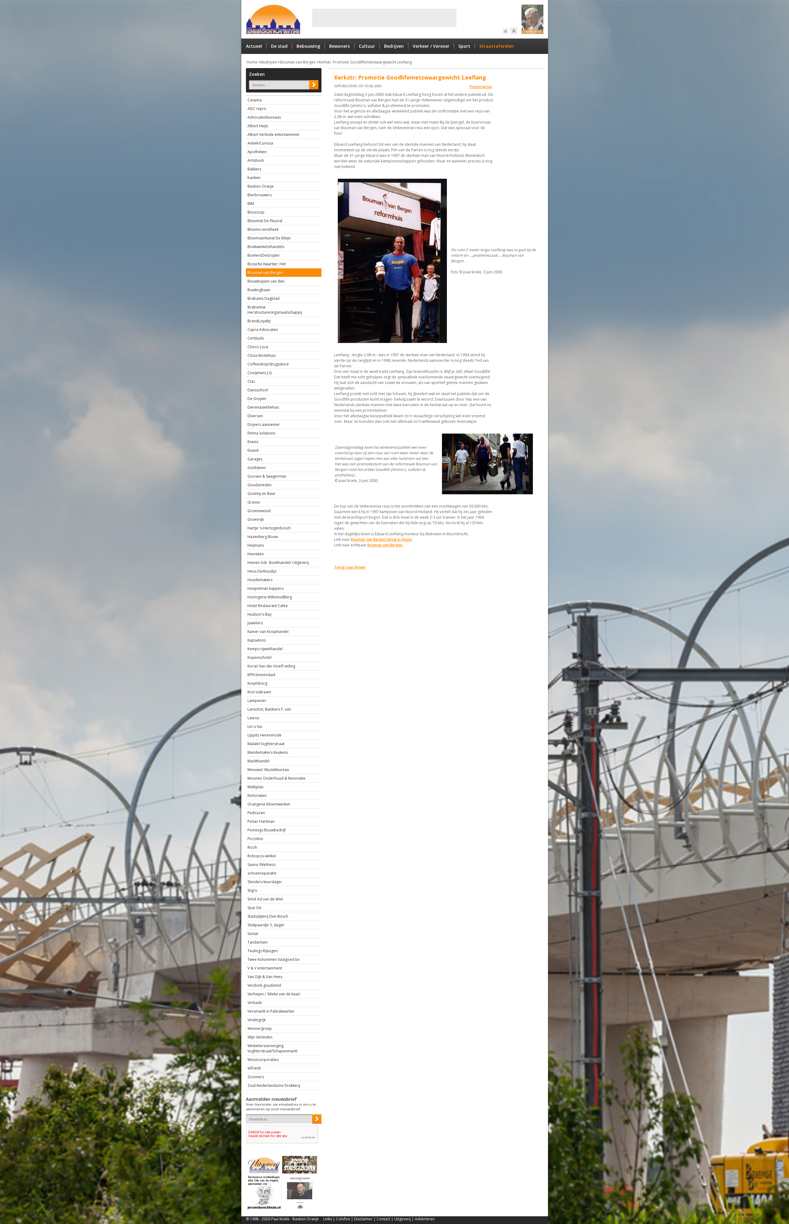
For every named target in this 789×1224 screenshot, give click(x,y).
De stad (279, 46)
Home (252, 62)
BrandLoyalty (259, 321)
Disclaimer (363, 1219)
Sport (464, 46)
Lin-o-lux (254, 726)
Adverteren (425, 1219)
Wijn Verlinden (259, 1037)
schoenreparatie (261, 873)
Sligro (252, 890)
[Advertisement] (384, 18)
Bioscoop (255, 212)
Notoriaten (257, 795)
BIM (250, 203)
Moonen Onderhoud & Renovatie (276, 778)
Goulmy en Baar (261, 493)
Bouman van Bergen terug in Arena (381, 539)
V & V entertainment (264, 968)
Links (327, 1219)
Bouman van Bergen (298, 62)
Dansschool (257, 390)
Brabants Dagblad (263, 298)
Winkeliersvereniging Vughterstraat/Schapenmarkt (272, 1048)
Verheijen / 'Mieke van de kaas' (273, 994)
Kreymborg (257, 683)
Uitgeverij (402, 1219)
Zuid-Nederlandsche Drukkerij (273, 1085)
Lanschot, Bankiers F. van (269, 709)
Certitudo (255, 338)
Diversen (255, 415)
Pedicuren (256, 812)
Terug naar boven (350, 567)
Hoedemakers (259, 579)
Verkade (254, 1002)
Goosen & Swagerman (266, 476)
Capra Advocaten (262, 329)
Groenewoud (259, 510)
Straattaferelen (496, 46)
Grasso (253, 502)
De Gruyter (257, 398)
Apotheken (257, 151)
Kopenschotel (259, 657)
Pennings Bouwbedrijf (266, 830)
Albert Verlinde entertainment (273, 134)
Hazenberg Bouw (262, 536)
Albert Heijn (257, 126)
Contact (383, 1219)
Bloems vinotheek (263, 229)
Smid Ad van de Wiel (265, 899)
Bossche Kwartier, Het (266, 264)
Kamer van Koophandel (267, 631)
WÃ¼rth (254, 1068)
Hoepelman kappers (265, 588)
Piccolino (255, 838)
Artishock (255, 160)
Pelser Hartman (261, 821)
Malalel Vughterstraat (265, 743)
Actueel (254, 46)
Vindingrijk (256, 1019)
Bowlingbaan (258, 289)
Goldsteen (256, 467)
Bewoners (339, 46)
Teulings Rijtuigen (262, 950)
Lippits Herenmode (264, 735)
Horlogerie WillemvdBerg (269, 597)
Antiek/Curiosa (260, 143)
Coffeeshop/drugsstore (268, 364)
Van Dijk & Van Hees (264, 976)
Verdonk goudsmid (264, 985)
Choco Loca (257, 346)
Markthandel (258, 761)
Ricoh (252, 847)
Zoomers (255, 1076)
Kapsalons (256, 640)
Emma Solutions (261, 433)
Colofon (343, 1219)
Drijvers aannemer (263, 424)
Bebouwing (308, 46)
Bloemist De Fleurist (264, 220)
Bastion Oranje (260, 186)
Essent (253, 450)
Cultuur (367, 46)
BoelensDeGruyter (263, 255)
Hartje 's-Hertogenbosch (269, 528)
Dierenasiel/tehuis (263, 407)
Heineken (255, 554)
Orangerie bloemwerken (268, 804)
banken (253, 177)
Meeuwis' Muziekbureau (268, 769)
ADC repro (256, 108)
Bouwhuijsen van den (265, 281)
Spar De (254, 907)
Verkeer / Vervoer (431, 46)
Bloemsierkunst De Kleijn (269, 238)
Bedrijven (394, 46)
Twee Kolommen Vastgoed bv (273, 959)
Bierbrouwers (259, 195)
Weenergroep (259, 1028)
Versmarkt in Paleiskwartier (271, 1011)
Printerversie (481, 86)
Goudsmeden (259, 485)
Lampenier (256, 700)
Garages (254, 459)
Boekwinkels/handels (265, 246)
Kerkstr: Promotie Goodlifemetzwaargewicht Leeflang (365, 62)
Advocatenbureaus (264, 117)
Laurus (253, 717)
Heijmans (255, 545)
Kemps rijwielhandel (265, 648)
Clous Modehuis (261, 355)
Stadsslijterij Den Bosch (267, 916)
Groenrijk (255, 519)
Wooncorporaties (263, 1059)
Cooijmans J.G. (260, 372)
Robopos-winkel (261, 856)
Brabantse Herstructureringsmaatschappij (274, 309)
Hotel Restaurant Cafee (267, 605)
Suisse (252, 933)
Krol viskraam (259, 692)
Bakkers (254, 169)
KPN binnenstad (261, 674)
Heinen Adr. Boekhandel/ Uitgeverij (278, 562)
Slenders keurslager (264, 881)
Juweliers (255, 623)
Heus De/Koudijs (261, 571)
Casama (254, 100)
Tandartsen (257, 942)
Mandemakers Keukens (267, 752)
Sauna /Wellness (261, 864)
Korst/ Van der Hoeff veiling (271, 666)
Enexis (252, 441)
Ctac (251, 381)
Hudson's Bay (259, 614)
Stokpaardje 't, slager (265, 925)
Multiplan (255, 786)
